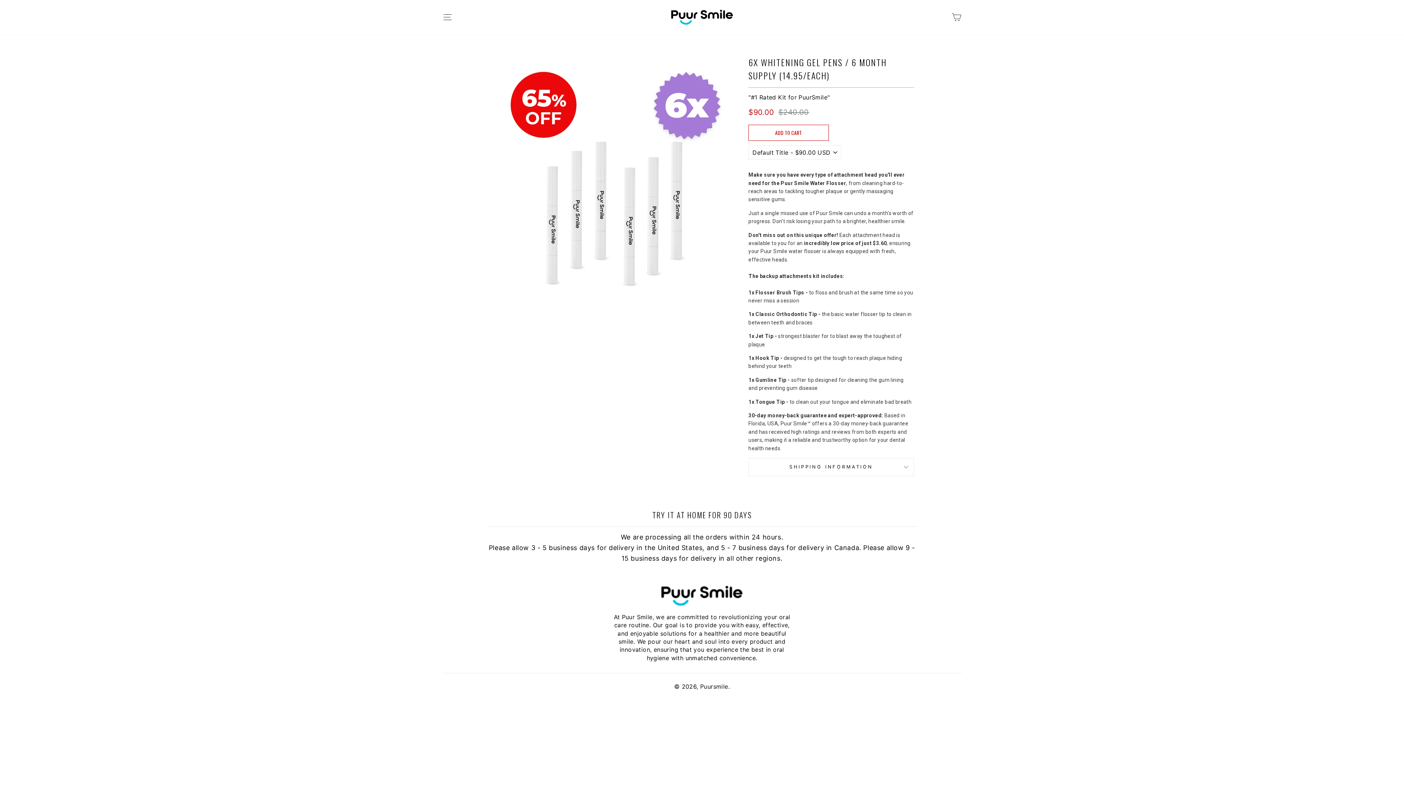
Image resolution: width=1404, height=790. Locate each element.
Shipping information (831, 467)
